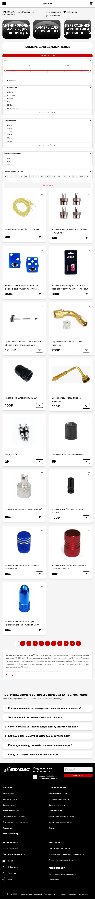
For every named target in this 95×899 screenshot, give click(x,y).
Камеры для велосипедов (13, 816)
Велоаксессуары (9, 799)
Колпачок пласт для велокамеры (68, 454)
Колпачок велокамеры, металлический (23, 509)
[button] (47, 707)
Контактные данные (57, 811)
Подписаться (78, 775)
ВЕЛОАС (6, 12)
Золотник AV (11, 454)
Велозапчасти (8, 805)
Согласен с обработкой (48, 777)
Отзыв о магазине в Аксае (60, 822)
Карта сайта (53, 880)
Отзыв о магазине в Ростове (61, 816)
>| (78, 643)
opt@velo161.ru (66, 860)
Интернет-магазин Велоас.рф (30, 894)
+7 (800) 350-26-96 (61, 848)
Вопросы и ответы (56, 805)
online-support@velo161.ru (72, 854)
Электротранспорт (10, 833)
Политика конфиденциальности (62, 874)
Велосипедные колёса (12, 811)
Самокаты (7, 828)
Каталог (16, 12)
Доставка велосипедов (58, 799)
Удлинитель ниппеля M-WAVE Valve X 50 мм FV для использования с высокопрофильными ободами (23, 345)
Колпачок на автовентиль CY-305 (21, 398)
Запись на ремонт (10, 848)
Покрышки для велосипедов (15, 822)
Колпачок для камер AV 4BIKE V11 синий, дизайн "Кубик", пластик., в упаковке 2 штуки (21, 288)
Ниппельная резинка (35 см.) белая (22, 229)
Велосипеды (8, 793)
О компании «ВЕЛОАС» (58, 793)
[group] (16, 29)
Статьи (51, 828)
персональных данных (47, 778)
